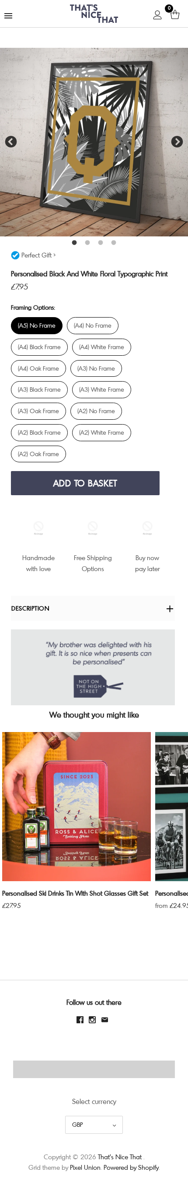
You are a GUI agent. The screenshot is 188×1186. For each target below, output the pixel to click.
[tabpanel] (94, 142)
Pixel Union (85, 1167)
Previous (10, 142)
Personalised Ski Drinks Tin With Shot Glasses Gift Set (75, 893)
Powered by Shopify (131, 1167)
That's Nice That (120, 1157)
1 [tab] (74, 243)
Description (30, 608)
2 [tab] (87, 243)
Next (177, 142)
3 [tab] (100, 243)
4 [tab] (113, 243)
